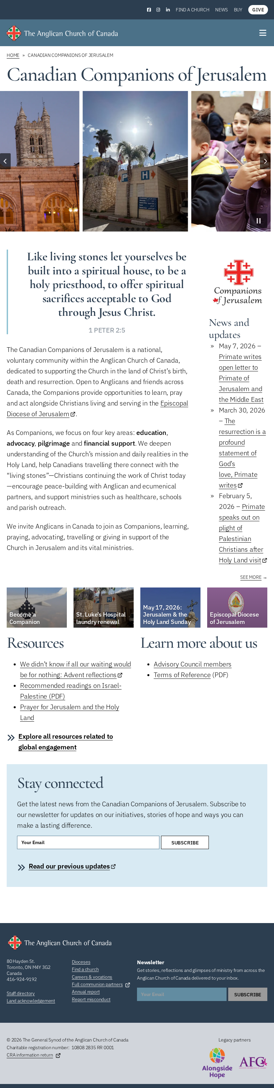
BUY (238, 9)
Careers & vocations (92, 977)
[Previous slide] (5, 161)
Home (13, 55)
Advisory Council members (193, 663)
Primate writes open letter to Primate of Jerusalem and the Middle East (241, 378)
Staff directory (21, 993)
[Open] (263, 33)
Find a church (192, 9)
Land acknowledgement (31, 1001)
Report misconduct (91, 999)
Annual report (86, 992)
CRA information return (30, 1055)
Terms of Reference (182, 674)
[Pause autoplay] (258, 220)
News (221, 9)
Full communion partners (97, 984)
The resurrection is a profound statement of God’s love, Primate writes (242, 452)
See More (250, 577)
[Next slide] (265, 161)
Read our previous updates (69, 866)
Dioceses (81, 962)
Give (258, 10)
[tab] (122, 229)
